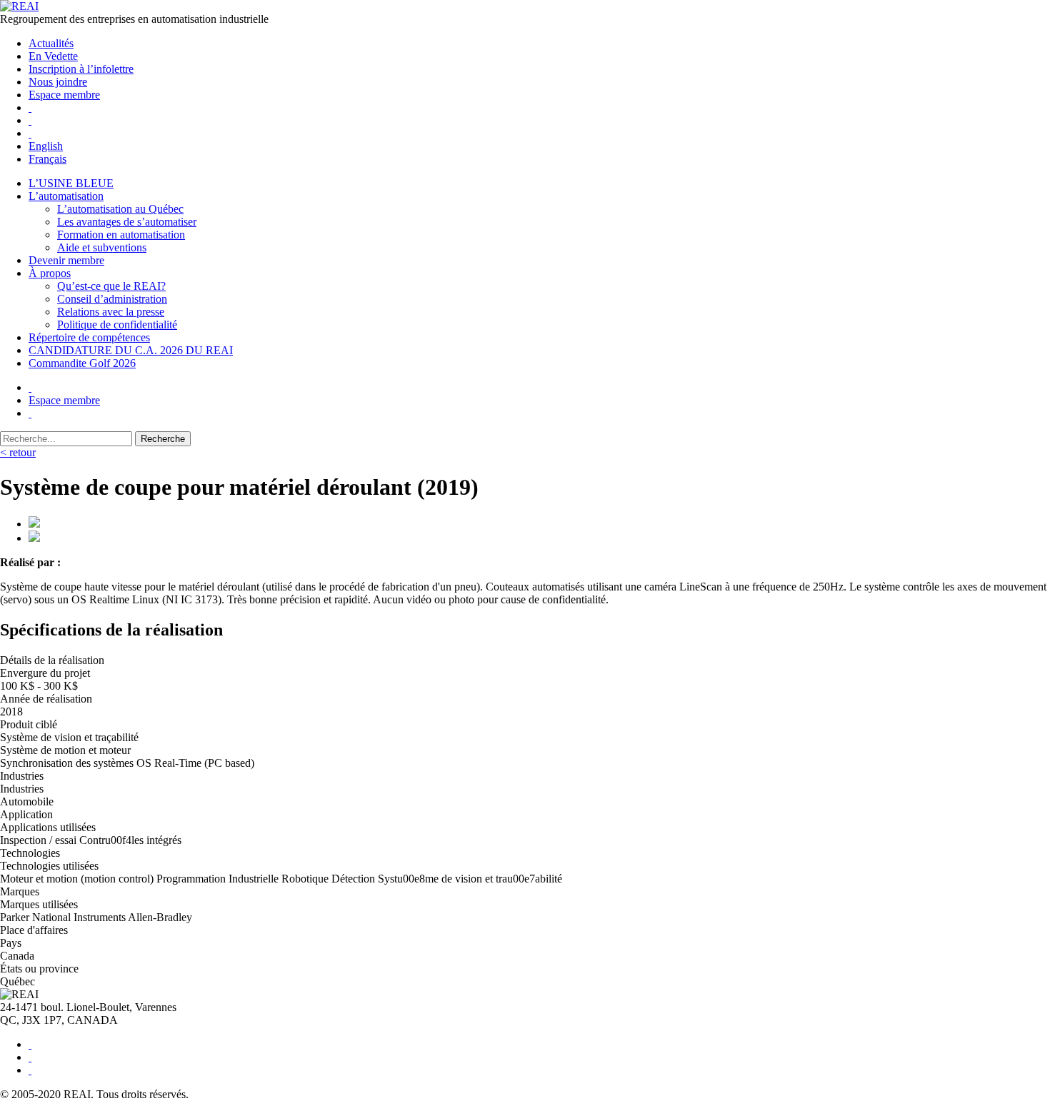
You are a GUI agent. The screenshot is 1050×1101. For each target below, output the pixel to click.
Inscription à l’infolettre (81, 69)
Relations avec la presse (110, 312)
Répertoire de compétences (89, 337)
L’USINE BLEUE (71, 183)
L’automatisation (66, 196)
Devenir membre (66, 260)
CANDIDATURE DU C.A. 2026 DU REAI (131, 350)
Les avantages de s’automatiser (126, 222)
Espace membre (64, 95)
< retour (18, 452)
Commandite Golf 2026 (82, 363)
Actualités (51, 43)
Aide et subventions (101, 247)
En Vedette (53, 56)
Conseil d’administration (112, 299)
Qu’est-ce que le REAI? (111, 286)
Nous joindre (58, 82)
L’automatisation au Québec (120, 209)
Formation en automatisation (121, 234)
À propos (50, 273)
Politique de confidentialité (117, 324)
